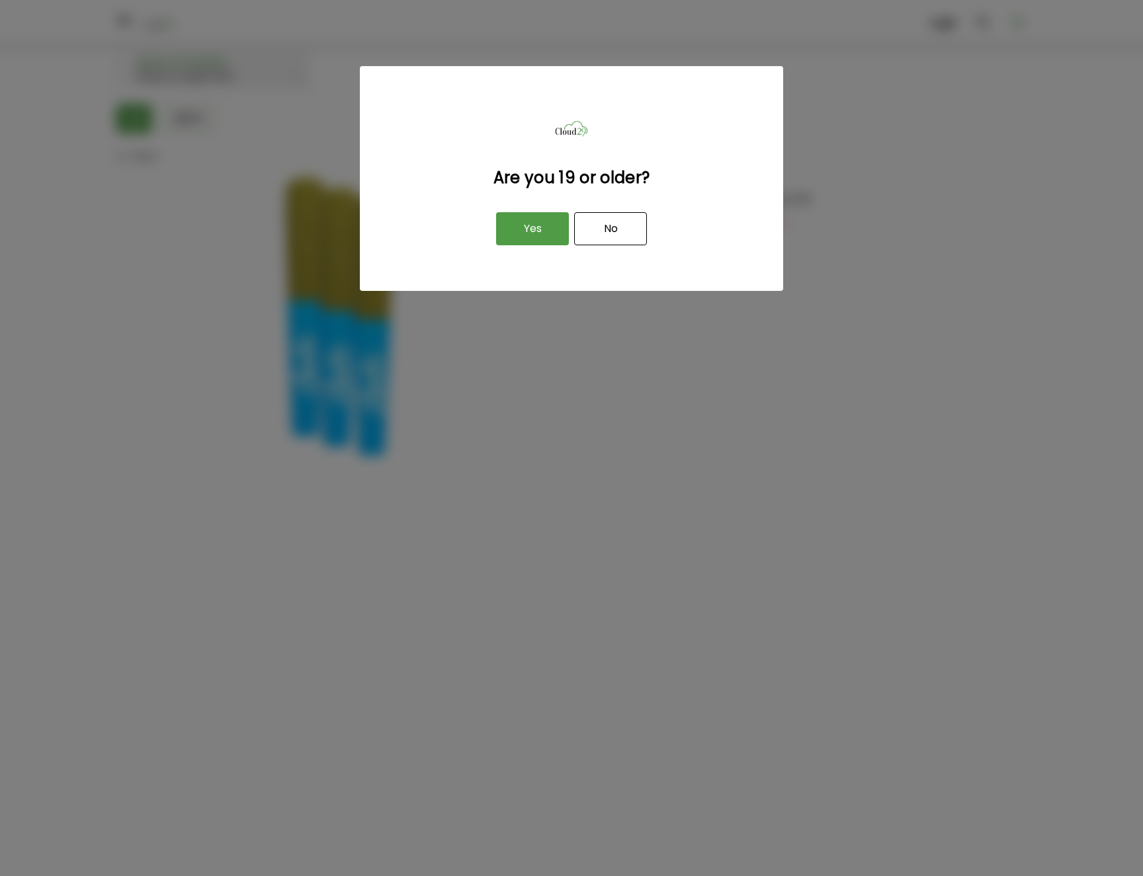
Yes (533, 228)
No (611, 228)
